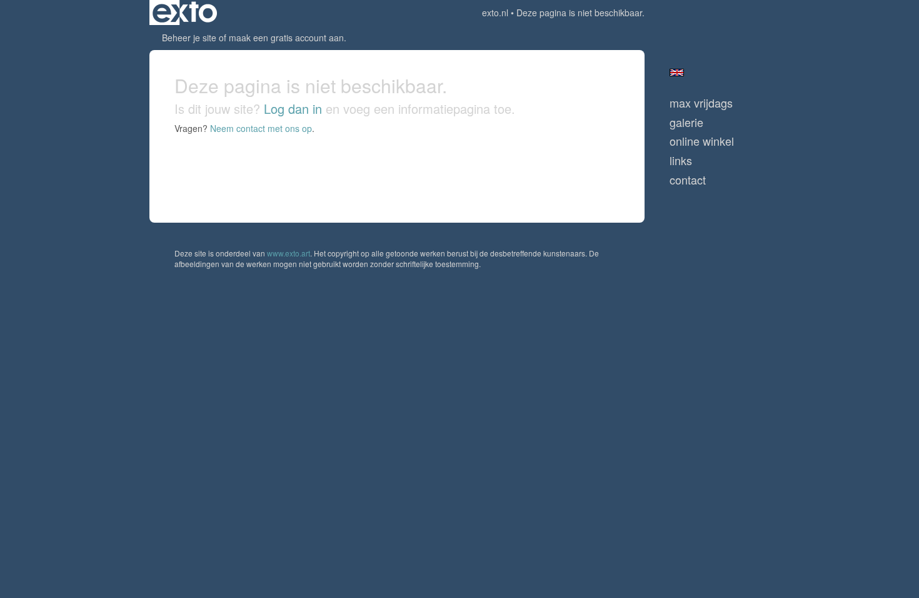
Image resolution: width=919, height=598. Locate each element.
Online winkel (702, 141)
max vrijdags (701, 103)
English (677, 72)
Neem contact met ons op (261, 128)
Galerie (686, 122)
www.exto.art (288, 253)
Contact (688, 180)
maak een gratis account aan (286, 37)
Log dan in (293, 108)
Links (681, 160)
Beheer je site (189, 37)
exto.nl (495, 12)
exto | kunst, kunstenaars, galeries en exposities (184, 12)
